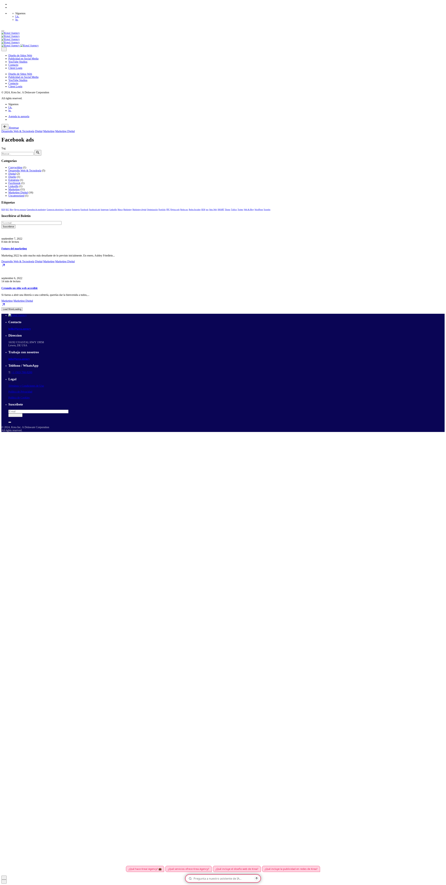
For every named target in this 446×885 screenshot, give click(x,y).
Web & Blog (249, 209)
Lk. (17, 16)
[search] (37, 153)
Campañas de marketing (36, 209)
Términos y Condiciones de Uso (26, 385)
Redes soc (184, 209)
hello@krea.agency (19, 328)
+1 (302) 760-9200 (21, 372)
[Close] (4, 49)
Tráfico (234, 209)
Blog (12, 209)
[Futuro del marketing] (223, 232)
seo (207, 209)
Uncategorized (16, 195)
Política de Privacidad (20, 391)
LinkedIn (13, 186)
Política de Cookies (19, 397)
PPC (168, 209)
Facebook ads (94, 209)
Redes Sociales (195, 209)
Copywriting (15, 167)
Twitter (240, 209)
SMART (221, 209)
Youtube (267, 209)
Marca (120, 209)
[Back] (4, 127)
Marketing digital (139, 209)
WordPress (259, 209)
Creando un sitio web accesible (19, 288)
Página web (175, 209)
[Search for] (17, 153)
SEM (203, 209)
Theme (227, 209)
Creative (68, 209)
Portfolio (162, 209)
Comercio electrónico (55, 209)
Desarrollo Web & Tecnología (17, 131)
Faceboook (14, 183)
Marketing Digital (65, 131)
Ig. (16, 19)
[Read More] (3, 266)
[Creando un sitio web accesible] (223, 272)
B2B (3, 209)
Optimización (152, 209)
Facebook (84, 209)
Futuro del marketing (14, 248)
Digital (39, 131)
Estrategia (13, 179)
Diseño (12, 176)
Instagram (105, 209)
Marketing (49, 131)
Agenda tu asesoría (18, 116)
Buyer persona (20, 209)
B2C (7, 209)
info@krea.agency (19, 358)
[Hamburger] (2, 30)
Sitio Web (213, 209)
